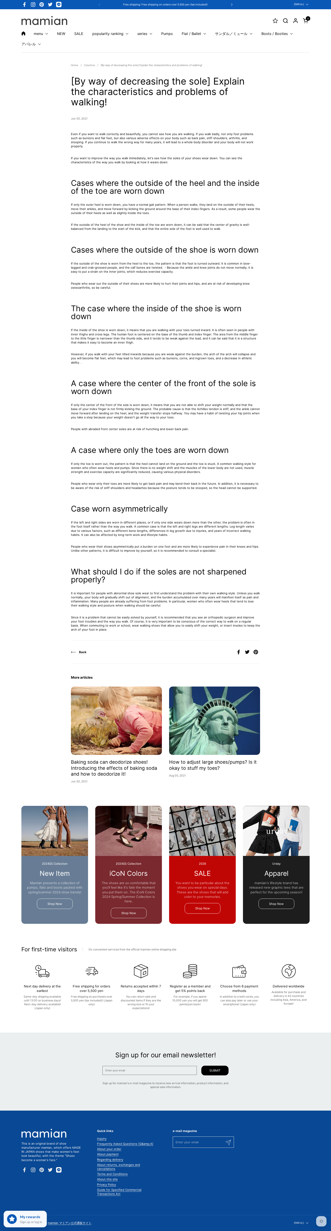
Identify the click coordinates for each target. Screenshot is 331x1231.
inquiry (102, 1138)
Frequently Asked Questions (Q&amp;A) (125, 1144)
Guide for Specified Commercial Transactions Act (119, 1192)
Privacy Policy (106, 1184)
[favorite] (275, 20)
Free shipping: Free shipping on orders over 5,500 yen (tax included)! (165, 4)
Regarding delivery (110, 1159)
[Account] (295, 20)
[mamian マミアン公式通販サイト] (44, 20)
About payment (108, 1154)
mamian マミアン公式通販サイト (69, 1223)
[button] (285, 20)
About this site (107, 1179)
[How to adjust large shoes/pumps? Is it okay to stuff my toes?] (214, 721)
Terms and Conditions (112, 1174)
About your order (109, 1149)
